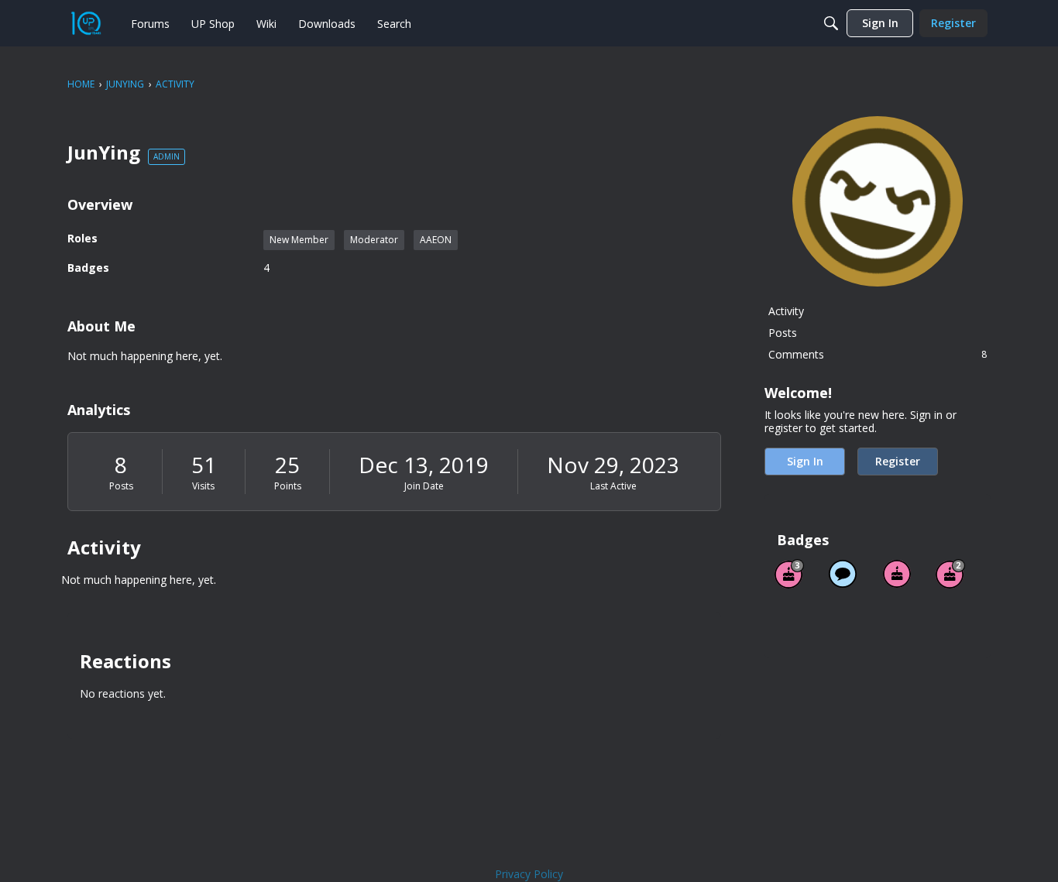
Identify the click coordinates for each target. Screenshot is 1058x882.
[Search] (831, 23)
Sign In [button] (805, 461)
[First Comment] (842, 574)
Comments (877, 354)
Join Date (424, 486)
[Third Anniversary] (789, 574)
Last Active (613, 486)
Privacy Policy (529, 874)
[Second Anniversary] (950, 574)
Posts (121, 486)
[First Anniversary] (897, 574)
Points (287, 486)
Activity (786, 311)
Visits (203, 486)
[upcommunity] (85, 23)
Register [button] (897, 461)
